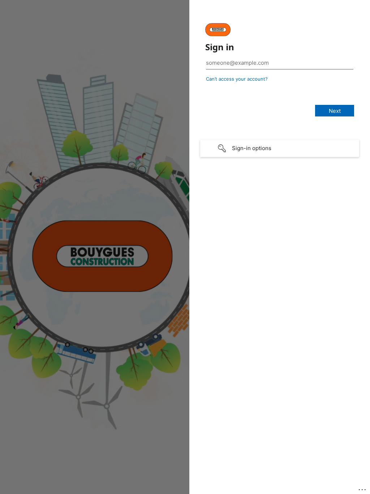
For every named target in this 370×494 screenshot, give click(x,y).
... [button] (362, 487)
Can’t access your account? (237, 79)
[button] (279, 148)
